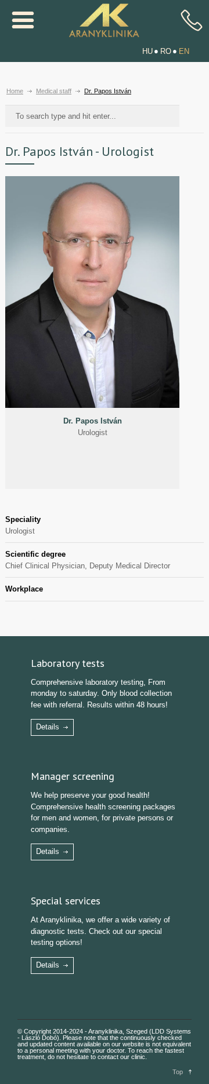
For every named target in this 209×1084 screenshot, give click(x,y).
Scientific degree (35, 554)
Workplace (24, 589)
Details (47, 726)
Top (177, 1071)
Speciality (23, 519)
